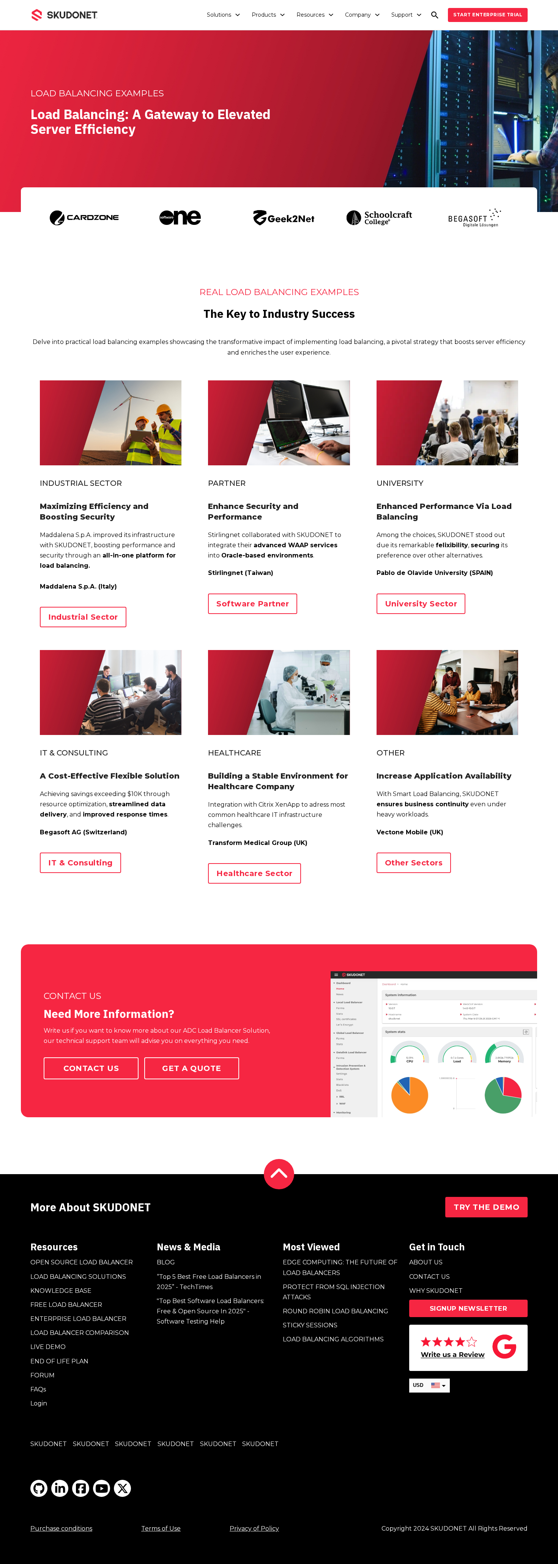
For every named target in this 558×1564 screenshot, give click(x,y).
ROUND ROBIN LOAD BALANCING (335, 1311)
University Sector (421, 603)
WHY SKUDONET (436, 1290)
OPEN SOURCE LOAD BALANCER (81, 1262)
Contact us (91, 1068)
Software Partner (252, 603)
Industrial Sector (83, 617)
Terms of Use (161, 1528)
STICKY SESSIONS (310, 1325)
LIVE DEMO (48, 1346)
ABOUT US (426, 1262)
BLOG (166, 1262)
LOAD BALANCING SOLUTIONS (78, 1276)
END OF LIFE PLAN (59, 1361)
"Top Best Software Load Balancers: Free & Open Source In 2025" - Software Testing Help (210, 1311)
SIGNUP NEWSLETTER (469, 1308)
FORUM (42, 1375)
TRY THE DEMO (486, 1207)
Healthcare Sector (254, 873)
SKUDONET (48, 1444)
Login (38, 1403)
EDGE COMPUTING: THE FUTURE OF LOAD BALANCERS (340, 1267)
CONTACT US (429, 1276)
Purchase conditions (61, 1528)
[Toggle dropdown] (237, 14)
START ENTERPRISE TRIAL (487, 14)
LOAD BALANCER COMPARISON (79, 1332)
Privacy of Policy (254, 1528)
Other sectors (414, 862)
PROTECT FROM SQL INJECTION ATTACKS (334, 1292)
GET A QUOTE (191, 1068)
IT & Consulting (80, 862)
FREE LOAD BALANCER (66, 1304)
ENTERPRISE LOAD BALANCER (78, 1318)
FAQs (38, 1389)
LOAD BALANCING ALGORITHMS (333, 1339)
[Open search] (434, 15)
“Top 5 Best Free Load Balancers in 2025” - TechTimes (209, 1282)
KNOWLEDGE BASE (60, 1290)
